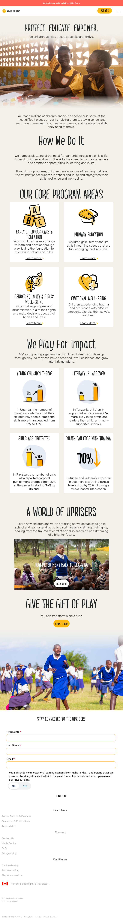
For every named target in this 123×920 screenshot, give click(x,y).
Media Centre (9, 843)
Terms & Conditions (50, 917)
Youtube (28, 892)
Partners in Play (10, 870)
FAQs (4, 848)
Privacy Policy (28, 917)
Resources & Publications (16, 821)
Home (11, 11)
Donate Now (61, 624)
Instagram (16, 892)
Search (94, 11)
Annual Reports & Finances (16, 816)
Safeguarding (9, 853)
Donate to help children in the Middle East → (62, 3)
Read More (61, 584)
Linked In (22, 892)
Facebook (3, 892)
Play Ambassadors (12, 875)
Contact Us (8, 838)
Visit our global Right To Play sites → (30, 883)
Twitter (9, 892)
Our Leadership (10, 865)
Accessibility (9, 826)
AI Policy (38, 917)
